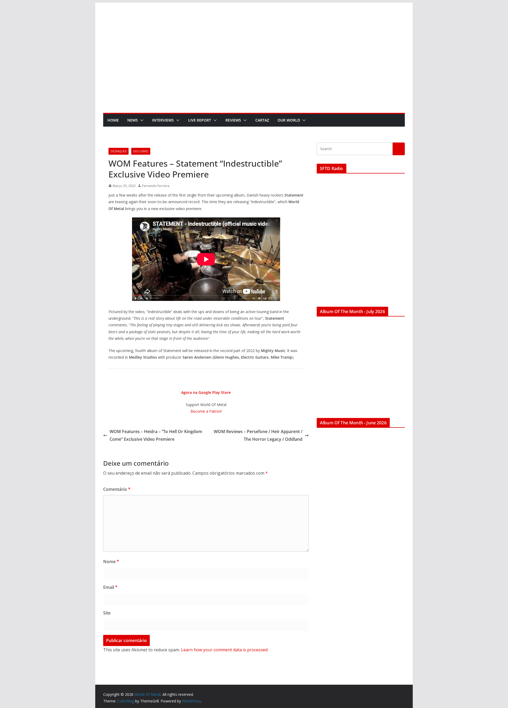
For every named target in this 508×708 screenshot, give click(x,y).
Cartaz (262, 120)
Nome (111, 561)
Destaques (118, 151)
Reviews (233, 120)
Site (107, 613)
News (132, 120)
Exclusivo (140, 151)
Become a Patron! (206, 411)
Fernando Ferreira (155, 186)
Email (110, 587)
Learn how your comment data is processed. (224, 650)
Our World (289, 120)
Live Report (199, 120)
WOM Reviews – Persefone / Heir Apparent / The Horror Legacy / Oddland (258, 435)
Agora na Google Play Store (206, 392)
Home (113, 120)
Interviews (163, 120)
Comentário (116, 489)
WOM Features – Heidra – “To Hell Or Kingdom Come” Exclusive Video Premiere (156, 435)
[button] (141, 120)
